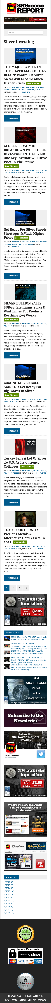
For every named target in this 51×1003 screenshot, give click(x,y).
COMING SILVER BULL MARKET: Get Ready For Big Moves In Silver (22, 387)
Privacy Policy (14, 995)
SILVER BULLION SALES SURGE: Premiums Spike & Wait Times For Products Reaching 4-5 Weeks (24, 309)
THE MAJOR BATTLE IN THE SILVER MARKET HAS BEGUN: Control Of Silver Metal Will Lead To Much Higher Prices (25, 75)
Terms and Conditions (33, 995)
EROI (37, 87)
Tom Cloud (30, 90)
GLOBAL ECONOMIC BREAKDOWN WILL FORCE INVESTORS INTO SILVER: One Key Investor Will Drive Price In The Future (25, 154)
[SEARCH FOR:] (25, 32)
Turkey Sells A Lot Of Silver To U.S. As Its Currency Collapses (25, 462)
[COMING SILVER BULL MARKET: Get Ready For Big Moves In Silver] (25, 378)
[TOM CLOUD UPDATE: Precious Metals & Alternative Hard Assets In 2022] (25, 525)
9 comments (14, 246)
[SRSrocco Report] (25, 8)
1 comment (39, 549)
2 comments (38, 172)
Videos (38, 90)
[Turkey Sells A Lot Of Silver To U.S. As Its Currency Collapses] (25, 454)
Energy (32, 87)
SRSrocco (15, 87)
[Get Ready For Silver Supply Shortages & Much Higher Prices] (25, 225)
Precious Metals (18, 90)
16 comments (25, 92)
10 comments (40, 473)
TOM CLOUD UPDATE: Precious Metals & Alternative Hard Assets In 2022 (24, 536)
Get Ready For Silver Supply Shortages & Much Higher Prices (25, 234)
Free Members (41, 170)
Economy (25, 87)
